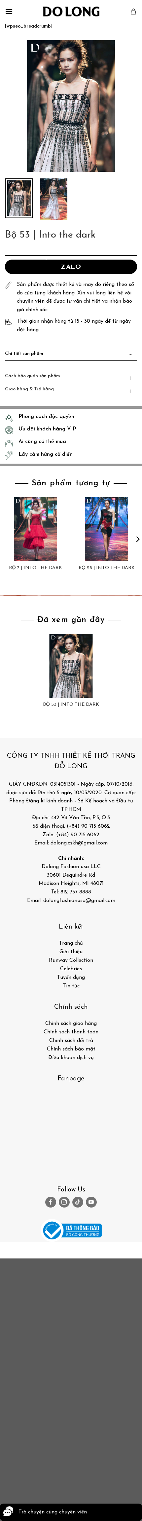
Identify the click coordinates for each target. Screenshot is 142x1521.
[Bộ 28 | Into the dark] (106, 529)
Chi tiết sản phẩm (24, 353)
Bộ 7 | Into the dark (35, 567)
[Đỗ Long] (71, 11)
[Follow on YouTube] (91, 1202)
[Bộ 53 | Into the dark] (71, 666)
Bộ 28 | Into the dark (107, 567)
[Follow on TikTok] (77, 1202)
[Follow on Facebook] (50, 1202)
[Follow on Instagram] (64, 1202)
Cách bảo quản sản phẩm (32, 376)
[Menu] (9, 11)
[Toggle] (130, 355)
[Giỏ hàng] (133, 11)
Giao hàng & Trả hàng (29, 389)
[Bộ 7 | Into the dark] (35, 529)
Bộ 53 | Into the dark (71, 704)
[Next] (126, 106)
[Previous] (16, 106)
